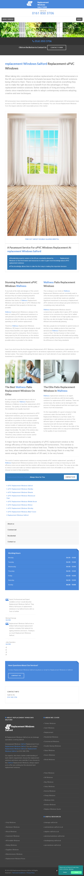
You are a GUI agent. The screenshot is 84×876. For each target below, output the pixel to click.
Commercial (12, 530)
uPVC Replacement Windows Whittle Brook (22, 501)
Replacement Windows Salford (18, 515)
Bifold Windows (49, 759)
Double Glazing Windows (52, 746)
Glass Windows (49, 750)
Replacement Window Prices (15, 859)
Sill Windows (48, 777)
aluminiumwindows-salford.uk (54, 836)
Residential (12, 536)
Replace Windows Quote (52, 809)
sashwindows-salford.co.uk (53, 827)
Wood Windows (11, 831)
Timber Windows (50, 723)
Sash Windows (49, 728)
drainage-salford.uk (50, 822)
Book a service (8, 19)
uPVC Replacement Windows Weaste (20, 492)
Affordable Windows (13, 840)
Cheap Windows (49, 795)
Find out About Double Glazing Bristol (42, 239)
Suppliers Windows (12, 850)
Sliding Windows (11, 845)
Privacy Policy (31, 873)
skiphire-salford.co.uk (51, 831)
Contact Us (69, 477)
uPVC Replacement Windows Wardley (20, 489)
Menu (79, 19)
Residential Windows (51, 737)
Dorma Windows (49, 791)
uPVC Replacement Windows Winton (20, 505)
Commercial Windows (51, 741)
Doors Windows (49, 755)
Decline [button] (65, 872)
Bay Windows (48, 782)
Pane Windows (49, 773)
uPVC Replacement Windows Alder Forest (22, 512)
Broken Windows (50, 805)
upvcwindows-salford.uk (52, 845)
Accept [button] (76, 872)
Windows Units (49, 800)
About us (11, 524)
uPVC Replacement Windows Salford (20, 486)
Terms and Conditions (18, 873)
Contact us (11, 542)
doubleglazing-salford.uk (52, 840)
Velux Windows (49, 786)
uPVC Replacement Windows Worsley (20, 508)
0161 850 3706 (43, 41)
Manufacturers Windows (14, 854)
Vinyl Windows (11, 822)
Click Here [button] (71, 869)
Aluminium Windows (13, 827)
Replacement (48, 732)
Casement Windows (12, 836)
